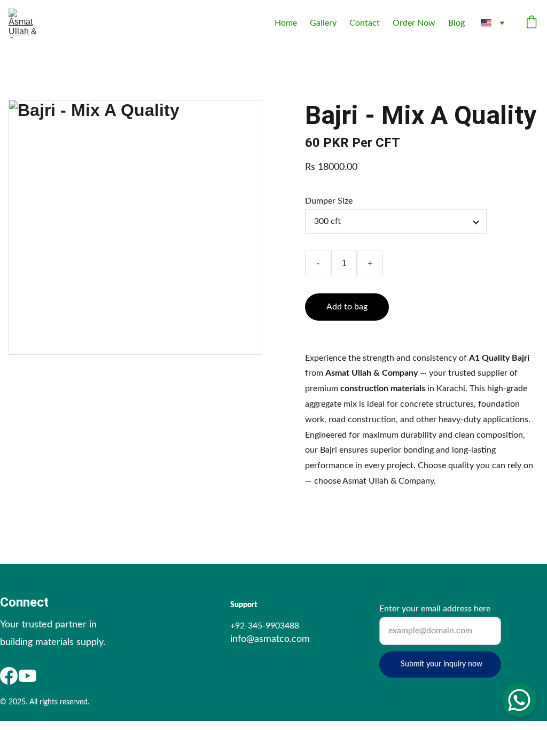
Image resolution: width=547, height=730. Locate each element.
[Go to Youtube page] (27, 676)
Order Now (414, 23)
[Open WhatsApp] (519, 700)
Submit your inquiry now (441, 664)
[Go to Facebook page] (9, 676)
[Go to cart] (531, 23)
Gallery (323, 23)
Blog (456, 23)
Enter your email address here (434, 608)
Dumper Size (329, 201)
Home (286, 23)
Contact (364, 23)
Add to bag (347, 306)
